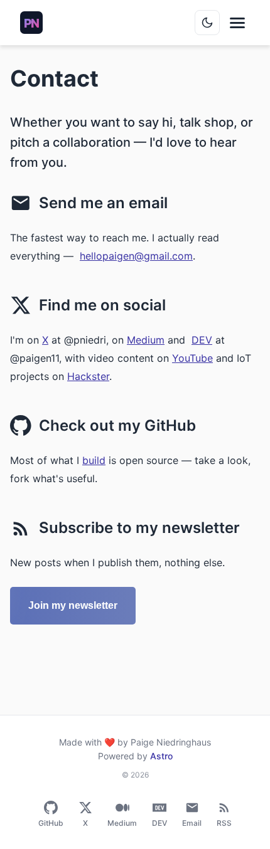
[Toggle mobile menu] (237, 23)
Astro (161, 756)
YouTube (192, 358)
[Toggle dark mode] (207, 22)
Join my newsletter (72, 605)
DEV (202, 340)
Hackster (88, 376)
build (93, 460)
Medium (146, 340)
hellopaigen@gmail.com (136, 256)
